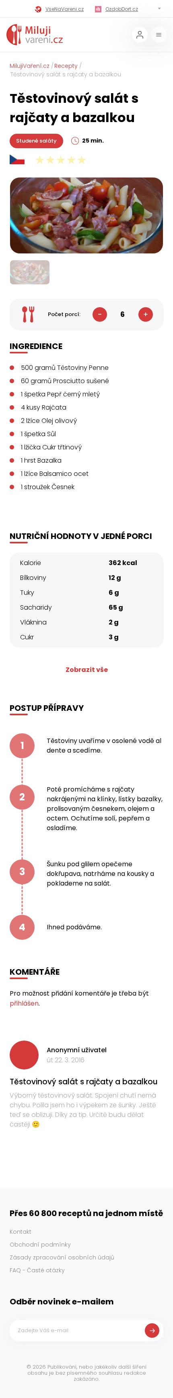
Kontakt (20, 1232)
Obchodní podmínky (40, 1245)
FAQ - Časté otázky (37, 1270)
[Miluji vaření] (34, 34)
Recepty (66, 66)
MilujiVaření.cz (29, 66)
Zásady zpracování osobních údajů (62, 1257)
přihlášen (24, 1003)
